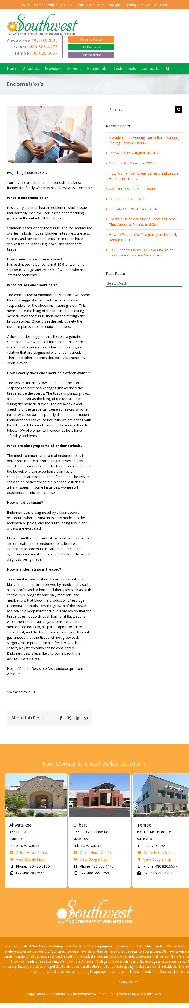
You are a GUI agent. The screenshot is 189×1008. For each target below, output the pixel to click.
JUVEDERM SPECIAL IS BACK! (132, 188)
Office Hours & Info (31, 852)
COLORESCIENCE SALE (127, 198)
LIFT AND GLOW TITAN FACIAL (134, 209)
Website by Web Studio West (140, 994)
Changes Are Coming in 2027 (131, 163)
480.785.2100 (44, 40)
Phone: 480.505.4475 (96, 866)
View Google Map (29, 859)
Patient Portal (91, 39)
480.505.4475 (44, 47)
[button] (168, 68)
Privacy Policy (127, 981)
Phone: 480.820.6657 (159, 866)
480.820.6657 (44, 53)
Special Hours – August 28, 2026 (134, 153)
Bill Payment (91, 47)
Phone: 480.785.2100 (32, 866)
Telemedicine (91, 54)
